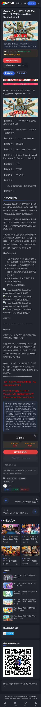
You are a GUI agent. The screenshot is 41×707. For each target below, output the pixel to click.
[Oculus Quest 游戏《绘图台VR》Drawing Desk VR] (10, 529)
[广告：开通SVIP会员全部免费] (20, 80)
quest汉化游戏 (11, 478)
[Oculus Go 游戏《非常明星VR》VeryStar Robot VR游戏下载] (30, 529)
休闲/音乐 (15, 44)
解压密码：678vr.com (16, 65)
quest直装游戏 (8, 481)
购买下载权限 (13, 60)
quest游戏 (22, 478)
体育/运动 (35, 537)
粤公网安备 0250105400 (29, 699)
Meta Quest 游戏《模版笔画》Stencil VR (25, 576)
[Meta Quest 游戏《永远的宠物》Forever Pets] (8, 618)
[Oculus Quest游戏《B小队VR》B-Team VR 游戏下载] (10, 551)
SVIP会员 (15, 443)
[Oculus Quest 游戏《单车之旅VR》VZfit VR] (8, 585)
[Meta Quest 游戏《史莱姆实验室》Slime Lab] (8, 610)
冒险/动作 (27, 558)
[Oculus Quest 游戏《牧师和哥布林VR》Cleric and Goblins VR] (30, 551)
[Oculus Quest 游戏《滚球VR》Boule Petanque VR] (8, 594)
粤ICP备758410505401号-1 (13, 699)
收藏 (16, 489)
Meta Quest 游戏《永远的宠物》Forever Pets (25, 617)
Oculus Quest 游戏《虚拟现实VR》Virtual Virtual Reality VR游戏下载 (24, 602)
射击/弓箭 (7, 558)
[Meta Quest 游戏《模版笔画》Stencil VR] (8, 577)
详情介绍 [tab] (10, 73)
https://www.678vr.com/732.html (20, 397)
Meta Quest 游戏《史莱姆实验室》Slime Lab (24, 609)
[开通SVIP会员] (20, 85)
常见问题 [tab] (22, 73)
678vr (9, 486)
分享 (8, 489)
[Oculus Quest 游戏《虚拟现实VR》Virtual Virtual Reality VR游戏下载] (8, 602)
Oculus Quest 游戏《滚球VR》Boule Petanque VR (25, 593)
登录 (32, 3)
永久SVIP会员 (31, 443)
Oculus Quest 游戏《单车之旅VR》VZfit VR (24, 584)
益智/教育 (15, 537)
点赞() (25, 489)
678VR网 (20, 696)
